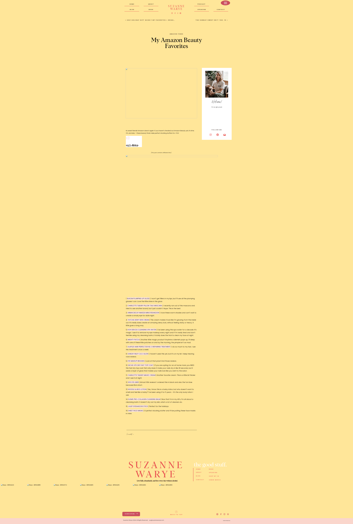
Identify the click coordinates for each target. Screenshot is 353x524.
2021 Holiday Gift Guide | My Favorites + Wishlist (152, 20)
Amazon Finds (176, 34)
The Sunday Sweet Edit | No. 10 (211, 20)
